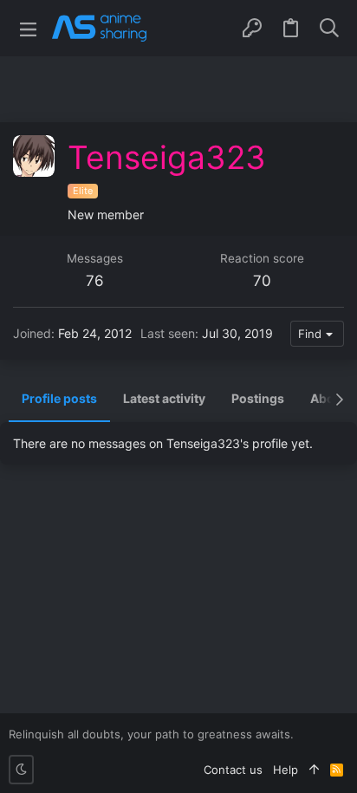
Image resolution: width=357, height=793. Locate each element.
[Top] (314, 770)
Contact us (233, 770)
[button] (28, 28)
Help (285, 770)
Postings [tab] (257, 398)
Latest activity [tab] (164, 398)
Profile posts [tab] (59, 398)
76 (95, 280)
